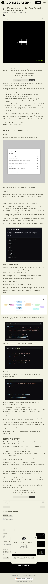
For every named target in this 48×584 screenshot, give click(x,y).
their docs (33, 218)
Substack (18, 581)
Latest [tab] (7, 530)
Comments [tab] (5, 515)
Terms (27, 575)
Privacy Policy (32, 558)
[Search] (31, 2)
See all (5, 557)
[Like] (4, 19)
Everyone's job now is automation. (10, 534)
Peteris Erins (8, 14)
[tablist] (8, 515)
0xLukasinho (9, 552)
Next (42, 507)
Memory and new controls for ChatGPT (26, 183)
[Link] (1, 130)
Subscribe (38, 2)
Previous (7, 507)
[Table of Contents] (1, 292)
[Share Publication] (33, 2)
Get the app (29, 578)
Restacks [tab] (10, 515)
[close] (35, 537)
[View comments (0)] (7, 19)
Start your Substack (21, 578)
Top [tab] (4, 530)
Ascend (5, 533)
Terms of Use (29, 557)
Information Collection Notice (23, 558)
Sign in (44, 2)
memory (26, 88)
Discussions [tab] (11, 530)
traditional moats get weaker (14, 88)
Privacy (24, 575)
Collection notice (32, 575)
